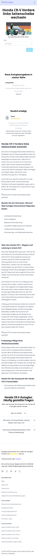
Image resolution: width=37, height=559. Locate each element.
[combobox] (18, 44)
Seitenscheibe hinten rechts (10, 531)
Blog (2, 481)
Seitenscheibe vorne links (10, 538)
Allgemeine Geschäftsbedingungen (13, 496)
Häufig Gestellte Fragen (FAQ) (11, 542)
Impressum (5, 488)
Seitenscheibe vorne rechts (10, 534)
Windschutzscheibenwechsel (11, 504)
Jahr (5, 40)
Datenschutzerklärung (9, 492)
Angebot (18, 459)
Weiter (30, 50)
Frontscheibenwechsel (9, 511)
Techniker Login (6, 519)
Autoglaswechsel (7, 508)
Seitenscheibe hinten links (10, 527)
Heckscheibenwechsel (8, 515)
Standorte (4, 485)
